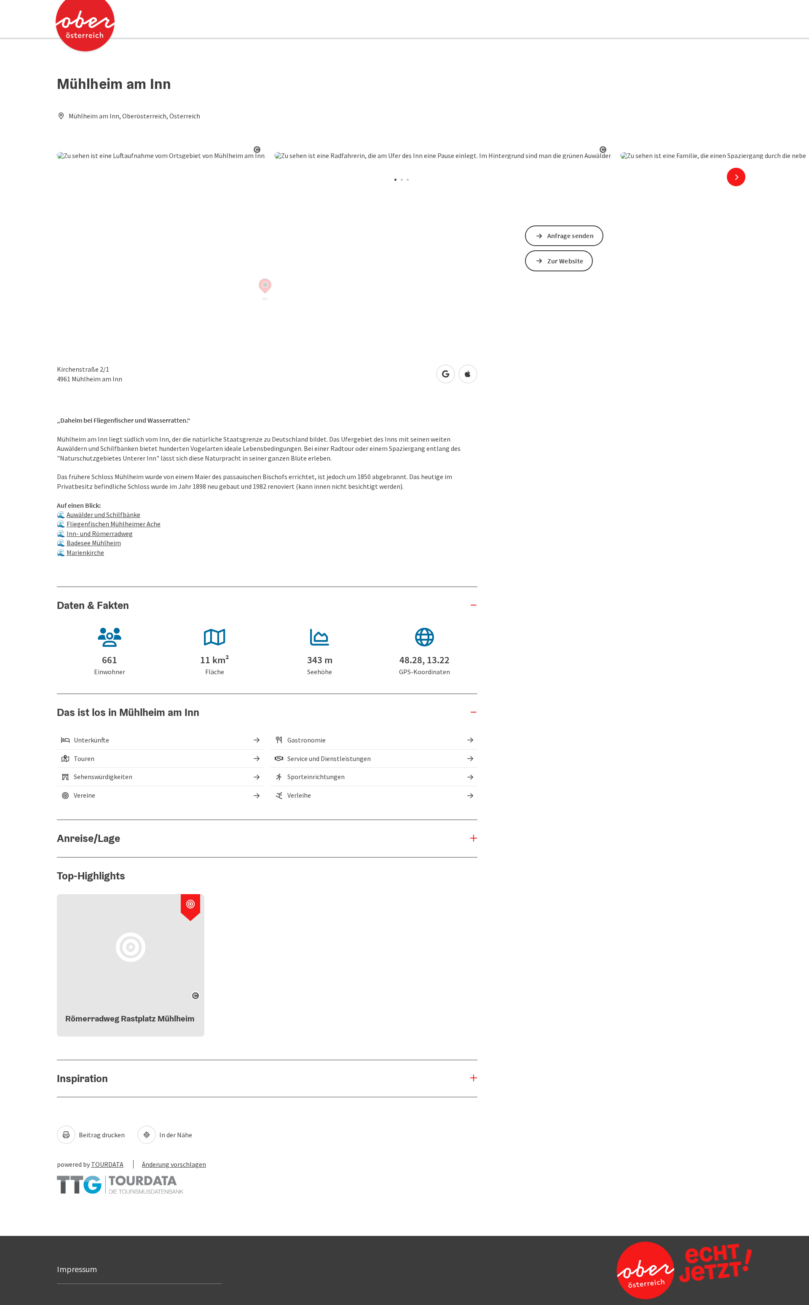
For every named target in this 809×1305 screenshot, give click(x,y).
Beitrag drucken (101, 1135)
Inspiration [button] (82, 1078)
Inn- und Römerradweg (100, 533)
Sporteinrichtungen (316, 776)
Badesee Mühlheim (94, 543)
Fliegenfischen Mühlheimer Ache (114, 524)
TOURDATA (107, 1164)
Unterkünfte (91, 740)
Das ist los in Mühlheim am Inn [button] (128, 712)
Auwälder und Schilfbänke (103, 514)
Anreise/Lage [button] (88, 838)
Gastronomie (306, 740)
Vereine (84, 795)
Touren (84, 758)
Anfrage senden (570, 235)
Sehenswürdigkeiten (103, 776)
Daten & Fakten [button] (93, 605)
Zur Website (565, 261)
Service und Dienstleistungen (329, 758)
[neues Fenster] (120, 1180)
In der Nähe (175, 1135)
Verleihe (299, 795)
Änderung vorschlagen (174, 1164)
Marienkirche (85, 552)
